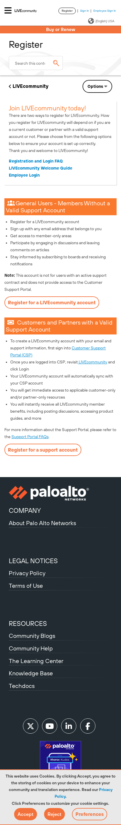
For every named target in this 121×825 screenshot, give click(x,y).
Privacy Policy (27, 573)
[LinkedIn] (68, 726)
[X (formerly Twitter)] (30, 726)
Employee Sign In (104, 10)
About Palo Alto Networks (42, 523)
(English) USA (104, 21)
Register (67, 10)
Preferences (89, 814)
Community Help (31, 648)
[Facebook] (87, 726)
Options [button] (95, 86)
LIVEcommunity (30, 86)
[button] (25, 814)
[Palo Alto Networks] (60, 493)
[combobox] (36, 63)
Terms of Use (26, 585)
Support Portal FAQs (29, 436)
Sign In (84, 10)
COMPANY (25, 510)
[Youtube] (49, 726)
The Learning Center (36, 660)
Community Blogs (32, 635)
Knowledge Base (31, 673)
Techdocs (22, 685)
